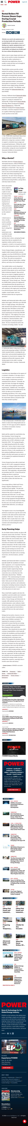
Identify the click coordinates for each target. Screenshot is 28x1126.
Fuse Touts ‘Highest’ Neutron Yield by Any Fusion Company (17, 892)
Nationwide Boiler (21, 95)
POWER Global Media (10, 756)
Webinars (6, 683)
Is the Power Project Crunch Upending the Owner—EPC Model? (18, 957)
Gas (15, 223)
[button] (2, 2)
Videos (5, 739)
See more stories (19, 232)
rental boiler (5, 675)
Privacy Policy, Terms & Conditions (10, 1079)
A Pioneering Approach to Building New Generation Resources (18, 980)
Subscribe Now (13, 790)
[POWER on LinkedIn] (13, 1033)
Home (2, 4)
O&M (6, 4)
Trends (12, 845)
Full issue (21, 194)
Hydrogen (16, 215)
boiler (19, 671)
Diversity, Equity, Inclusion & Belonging (11, 1081)
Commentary (14, 812)
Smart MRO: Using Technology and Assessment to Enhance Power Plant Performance (12, 718)
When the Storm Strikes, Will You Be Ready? (20, 945)
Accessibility (14, 1082)
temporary (13, 671)
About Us (18, 1077)
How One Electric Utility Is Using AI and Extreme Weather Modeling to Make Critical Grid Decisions (13, 730)
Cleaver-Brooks (21, 101)
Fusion (12, 889)
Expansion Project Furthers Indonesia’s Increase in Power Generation (19, 227)
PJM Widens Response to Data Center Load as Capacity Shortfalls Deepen (18, 849)
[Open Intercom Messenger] (24, 1121)
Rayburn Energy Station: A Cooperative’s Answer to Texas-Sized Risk (19, 969)
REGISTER (4, 709)
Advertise (4, 1077)
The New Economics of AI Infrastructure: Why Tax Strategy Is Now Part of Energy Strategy (18, 860)
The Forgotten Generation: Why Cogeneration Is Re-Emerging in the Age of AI (18, 838)
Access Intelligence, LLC (13, 1116)
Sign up (9, 1109)
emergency (5, 677)
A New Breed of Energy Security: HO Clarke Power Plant (20, 199)
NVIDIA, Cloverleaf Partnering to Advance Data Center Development (17, 805)
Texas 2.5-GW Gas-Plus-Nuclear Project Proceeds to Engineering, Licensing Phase (18, 882)
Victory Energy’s (18, 161)
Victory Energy (20, 107)
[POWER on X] (10, 1033)
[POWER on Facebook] (8, 1033)
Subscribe (20, 1097)
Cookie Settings (6, 1082)
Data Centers (14, 801)
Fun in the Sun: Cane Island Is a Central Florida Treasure (20, 205)
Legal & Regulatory (16, 823)
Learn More (7, 1068)
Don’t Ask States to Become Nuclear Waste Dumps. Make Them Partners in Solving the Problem (17, 817)
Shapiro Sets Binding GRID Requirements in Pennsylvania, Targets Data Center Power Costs (18, 827)
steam (3, 673)
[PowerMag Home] (14, 2)
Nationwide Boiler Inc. (18, 89)
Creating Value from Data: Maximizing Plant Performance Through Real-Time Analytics (13, 701)
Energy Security (18, 196)
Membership (11, 1077)
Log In (24, 2)
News (15, 202)
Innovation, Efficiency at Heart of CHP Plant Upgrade (20, 212)
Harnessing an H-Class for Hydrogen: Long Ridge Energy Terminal (19, 219)
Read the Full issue (8, 985)
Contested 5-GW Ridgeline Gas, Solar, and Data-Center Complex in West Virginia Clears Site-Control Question (18, 872)
